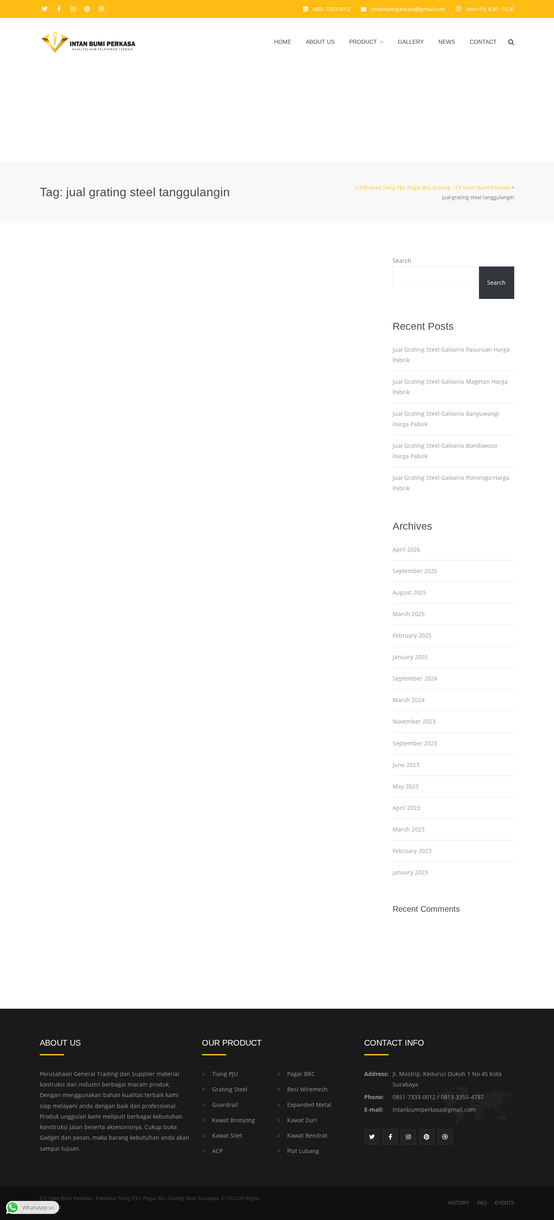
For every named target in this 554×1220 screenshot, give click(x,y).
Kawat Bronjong (233, 1120)
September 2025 (415, 571)
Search (402, 260)
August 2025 (409, 592)
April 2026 (406, 549)
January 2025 (410, 657)
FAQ (482, 1203)
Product (363, 42)
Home (282, 42)
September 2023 (415, 743)
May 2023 (406, 786)
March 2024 (409, 700)
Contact (483, 42)
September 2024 (415, 678)
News (446, 42)
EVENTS (504, 1203)
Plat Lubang (303, 1151)
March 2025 (409, 614)
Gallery (411, 42)
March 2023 (409, 829)
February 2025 (412, 635)
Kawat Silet (227, 1135)
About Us (320, 42)
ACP (217, 1151)
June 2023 (406, 765)
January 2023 (410, 872)
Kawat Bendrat (307, 1135)
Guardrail (225, 1104)
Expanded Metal (309, 1104)
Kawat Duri (302, 1120)
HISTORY (458, 1203)
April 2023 (406, 808)
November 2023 (414, 721)
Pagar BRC (301, 1074)
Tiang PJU (225, 1074)
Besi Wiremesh (307, 1089)
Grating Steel (229, 1089)
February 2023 (412, 851)
